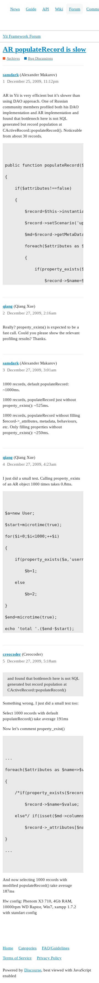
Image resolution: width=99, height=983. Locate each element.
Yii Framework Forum (22, 36)
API (45, 9)
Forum (74, 9)
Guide (31, 9)
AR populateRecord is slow (44, 49)
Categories (27, 948)
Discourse (32, 970)
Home (8, 948)
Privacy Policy (49, 958)
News (15, 9)
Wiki (59, 9)
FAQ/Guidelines (55, 948)
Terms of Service (17, 958)
